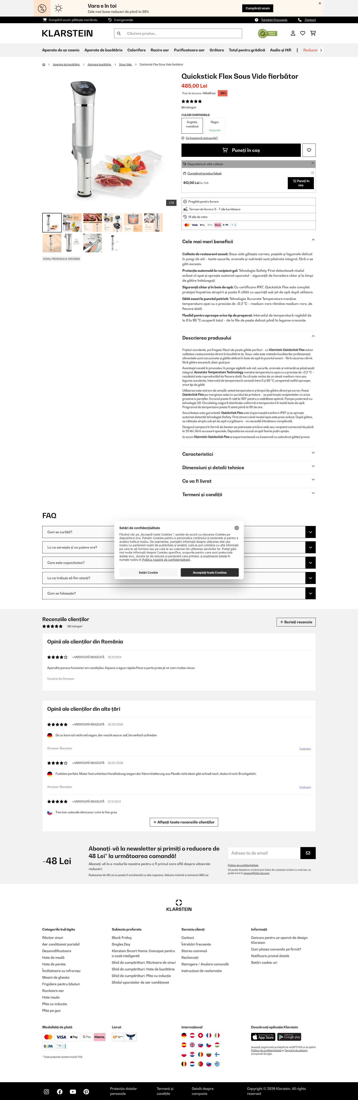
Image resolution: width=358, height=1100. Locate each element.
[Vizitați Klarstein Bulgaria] (208, 1054)
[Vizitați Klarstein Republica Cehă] (208, 1044)
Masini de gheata (55, 977)
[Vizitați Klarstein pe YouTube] (73, 1091)
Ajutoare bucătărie (100, 64)
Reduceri (311, 50)
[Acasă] (47, 64)
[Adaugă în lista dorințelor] (309, 150)
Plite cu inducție (54, 1004)
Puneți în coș (245, 150)
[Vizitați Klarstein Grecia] (217, 1064)
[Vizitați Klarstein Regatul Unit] (192, 1044)
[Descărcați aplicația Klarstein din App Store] (263, 1037)
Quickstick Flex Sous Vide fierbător (161, 64)
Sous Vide (125, 64)
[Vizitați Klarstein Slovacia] (200, 1044)
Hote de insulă (53, 957)
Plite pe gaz (51, 1010)
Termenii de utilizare (296, 1050)
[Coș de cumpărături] (313, 33)
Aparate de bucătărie (66, 64)
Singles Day (121, 944)
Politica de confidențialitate (243, 865)
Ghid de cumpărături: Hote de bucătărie (143, 969)
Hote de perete (54, 964)
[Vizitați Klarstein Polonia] (183, 1054)
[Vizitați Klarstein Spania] (183, 1044)
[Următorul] (321, 50)
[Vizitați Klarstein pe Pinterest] (86, 1091)
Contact (310, 20)
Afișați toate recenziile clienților (186, 822)
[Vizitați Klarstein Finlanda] (217, 1054)
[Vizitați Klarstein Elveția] (200, 1035)
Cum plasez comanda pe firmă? (276, 949)
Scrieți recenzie (297, 622)
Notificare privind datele (270, 956)
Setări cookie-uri (264, 962)
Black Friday (122, 938)
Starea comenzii (194, 951)
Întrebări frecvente (274, 20)
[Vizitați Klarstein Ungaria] (217, 1044)
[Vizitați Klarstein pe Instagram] (46, 1091)
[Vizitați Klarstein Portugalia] (200, 1063)
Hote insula (51, 997)
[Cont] (293, 33)
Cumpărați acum (258, 8)
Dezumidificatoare (56, 951)
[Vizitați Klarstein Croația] (192, 1054)
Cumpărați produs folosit (204, 173)
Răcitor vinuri (52, 938)
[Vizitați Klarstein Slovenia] (208, 1063)
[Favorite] (302, 33)
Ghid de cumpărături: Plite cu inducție (141, 976)
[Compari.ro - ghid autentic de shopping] (268, 33)
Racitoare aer (53, 991)
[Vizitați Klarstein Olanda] (192, 1063)
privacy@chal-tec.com (256, 873)
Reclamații (189, 957)
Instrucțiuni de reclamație (201, 971)
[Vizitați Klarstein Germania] (183, 1035)
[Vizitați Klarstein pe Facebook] (60, 1091)
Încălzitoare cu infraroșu (61, 971)
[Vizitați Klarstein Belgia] (183, 1063)
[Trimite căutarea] (119, 33)
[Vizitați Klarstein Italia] (217, 1035)
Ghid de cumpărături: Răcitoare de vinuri (144, 962)
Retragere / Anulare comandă (205, 964)
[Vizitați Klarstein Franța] (208, 1035)
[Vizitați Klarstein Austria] (192, 1035)
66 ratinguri (188, 107)
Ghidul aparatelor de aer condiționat (140, 982)
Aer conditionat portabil (61, 944)
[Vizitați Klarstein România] (200, 1054)
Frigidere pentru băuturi (61, 984)
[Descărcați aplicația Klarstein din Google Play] (289, 1037)
